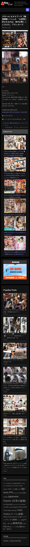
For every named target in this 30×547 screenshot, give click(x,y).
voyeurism (14, 517)
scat (10, 504)
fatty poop (15, 493)
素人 (24, 526)
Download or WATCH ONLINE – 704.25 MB (14, 112)
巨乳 (14, 119)
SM (20, 507)
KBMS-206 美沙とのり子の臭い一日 (14, 214)
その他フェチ (21, 517)
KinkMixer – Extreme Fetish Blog (12, 540)
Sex (4, 507)
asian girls (17, 483)
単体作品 (17, 523)
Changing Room (9, 485)
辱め (11, 529)
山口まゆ (10, 119)
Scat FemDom (16, 504)
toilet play (13, 510)
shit (6, 507)
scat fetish (22, 504)
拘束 (8, 526)
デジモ (5, 119)
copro (19, 489)
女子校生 (24, 523)
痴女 (21, 526)
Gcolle (19, 493)
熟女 (18, 526)
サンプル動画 (11, 519)
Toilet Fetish (7, 510)
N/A (4, 504)
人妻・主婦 (9, 523)
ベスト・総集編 (20, 520)
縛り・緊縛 (23, 119)
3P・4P (5, 483)
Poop (7, 504)
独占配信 (17, 119)
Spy (22, 507)
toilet (24, 507)
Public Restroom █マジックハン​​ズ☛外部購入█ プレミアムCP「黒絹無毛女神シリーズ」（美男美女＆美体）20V (14, 336)
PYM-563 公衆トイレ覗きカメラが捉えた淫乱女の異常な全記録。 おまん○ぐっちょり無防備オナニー (14, 175)
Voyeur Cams (7, 517)
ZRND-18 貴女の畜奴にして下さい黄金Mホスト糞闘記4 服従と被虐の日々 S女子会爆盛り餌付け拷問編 (14, 153)
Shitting (10, 507)
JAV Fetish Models (8, 115)
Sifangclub (15, 507)
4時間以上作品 (10, 483)
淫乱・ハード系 (13, 526)
